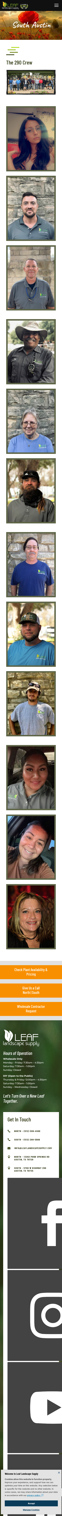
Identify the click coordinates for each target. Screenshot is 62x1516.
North (26, 992)
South (35, 992)
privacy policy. (34, 1495)
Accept (31, 1503)
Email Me (31, 156)
